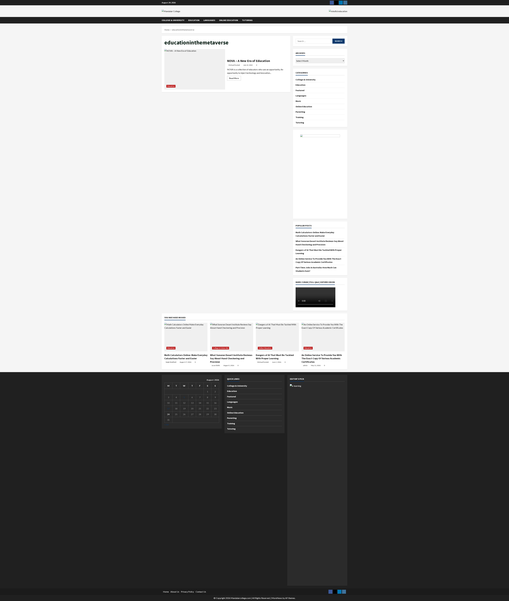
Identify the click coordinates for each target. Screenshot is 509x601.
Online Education (228, 20)
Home (166, 591)
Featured (300, 90)
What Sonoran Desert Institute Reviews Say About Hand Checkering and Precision (231, 358)
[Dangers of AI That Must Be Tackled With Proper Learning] (277, 337)
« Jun (166, 424)
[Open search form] (346, 20)
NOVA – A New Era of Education (194, 69)
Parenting (300, 111)
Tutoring (247, 20)
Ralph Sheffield (171, 362)
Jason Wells (216, 365)
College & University (173, 20)
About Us (174, 591)
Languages (209, 20)
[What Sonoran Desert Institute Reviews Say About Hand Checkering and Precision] (231, 337)
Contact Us (201, 591)
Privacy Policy (187, 591)
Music (298, 101)
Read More (235, 78)
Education (193, 20)
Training (300, 117)
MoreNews (277, 598)
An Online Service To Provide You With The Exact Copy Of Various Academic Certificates (322, 358)
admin (305, 365)
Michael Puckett (234, 65)
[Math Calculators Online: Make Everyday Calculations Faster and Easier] (185, 337)
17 (168, 408)
